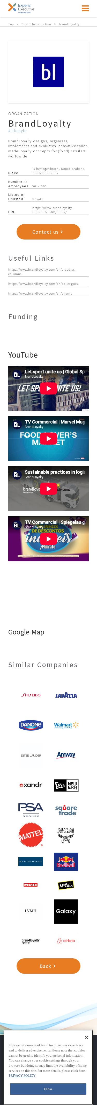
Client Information (36, 24)
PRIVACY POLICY (22, 1075)
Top (11, 24)
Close (48, 1089)
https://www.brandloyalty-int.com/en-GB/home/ (52, 210)
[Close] (86, 1037)
